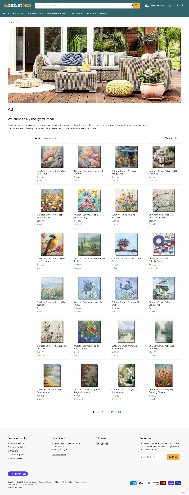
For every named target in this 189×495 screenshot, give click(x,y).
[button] (132, 5)
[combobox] (84, 5)
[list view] (179, 138)
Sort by (38, 138)
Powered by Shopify (16, 487)
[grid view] (176, 138)
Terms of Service (81, 482)
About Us (18, 13)
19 (112, 412)
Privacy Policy (67, 482)
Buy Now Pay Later (16, 447)
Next (118, 412)
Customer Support (16, 454)
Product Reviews (45, 482)
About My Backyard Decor (26, 482)
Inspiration (91, 13)
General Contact (59, 455)
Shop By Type (35, 13)
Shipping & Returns (16, 443)
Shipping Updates (15, 458)
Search (10, 482)
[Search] (136, 5)
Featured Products (56, 13)
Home (6, 13)
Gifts (102, 13)
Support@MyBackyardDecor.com (66, 443)
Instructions (76, 13)
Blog (57, 482)
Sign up (173, 457)
